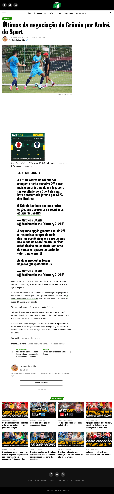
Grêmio (51, 13)
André (30, 344)
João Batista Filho (18, 40)
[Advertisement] (37, 114)
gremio (47, 344)
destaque (38, 344)
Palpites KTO (68, 13)
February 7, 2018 (53, 223)
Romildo (55, 344)
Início (29, 13)
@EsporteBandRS (29, 212)
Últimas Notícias (40, 13)
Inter (59, 13)
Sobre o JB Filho (81, 13)
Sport (62, 344)
